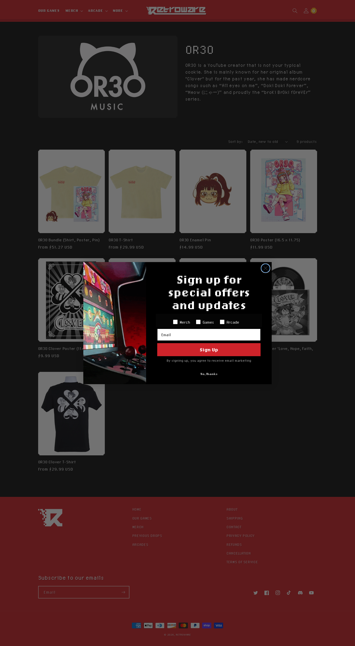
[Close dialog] (265, 268)
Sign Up (209, 349)
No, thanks (209, 374)
